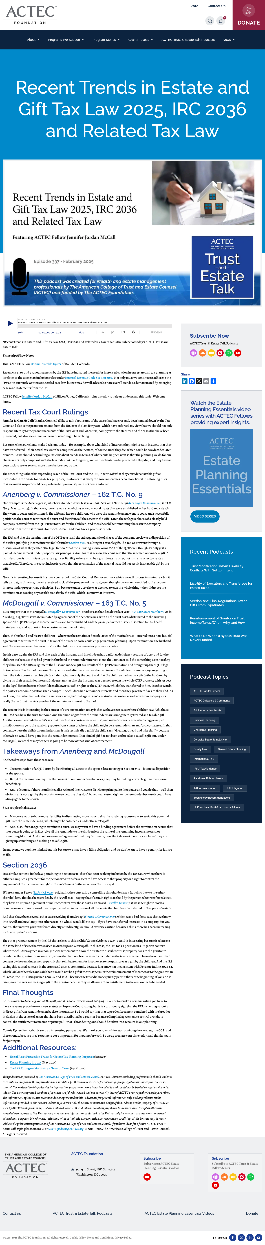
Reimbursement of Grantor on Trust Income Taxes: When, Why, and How (217, 620)
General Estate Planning (232, 749)
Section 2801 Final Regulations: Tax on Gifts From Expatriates (219, 603)
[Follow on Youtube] (258, 1237)
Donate (252, 1213)
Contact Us (217, 6)
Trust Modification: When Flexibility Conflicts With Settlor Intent (216, 568)
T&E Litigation (235, 788)
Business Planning (204, 720)
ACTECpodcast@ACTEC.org (65, 1129)
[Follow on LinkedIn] (250, 1237)
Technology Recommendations (212, 797)
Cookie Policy (77, 1238)
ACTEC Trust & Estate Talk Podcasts (188, 40)
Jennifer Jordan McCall (37, 396)
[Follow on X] (241, 1237)
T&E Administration (205, 788)
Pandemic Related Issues (209, 778)
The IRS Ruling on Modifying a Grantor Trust (39, 1068)
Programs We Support (64, 40)
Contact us (12, 1213)
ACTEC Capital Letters (207, 691)
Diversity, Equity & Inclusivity (211, 739)
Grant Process (138, 40)
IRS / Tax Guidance (205, 768)
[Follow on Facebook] (232, 1237)
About (31, 40)
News (227, 40)
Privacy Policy (123, 1238)
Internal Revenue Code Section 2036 (89, 377)
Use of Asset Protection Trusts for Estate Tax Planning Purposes (52, 1056)
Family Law (200, 749)
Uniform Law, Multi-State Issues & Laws (217, 807)
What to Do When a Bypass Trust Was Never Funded (218, 638)
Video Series (205, 516)
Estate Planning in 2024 (25, 1062)
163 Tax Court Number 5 (148, 612)
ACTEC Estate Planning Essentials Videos (179, 1213)
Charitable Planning (205, 729)
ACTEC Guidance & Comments (212, 700)
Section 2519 (77, 543)
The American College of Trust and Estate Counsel (69, 1077)
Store (194, 6)
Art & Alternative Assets (207, 710)
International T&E (204, 758)
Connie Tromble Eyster (46, 364)
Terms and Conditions (100, 1238)
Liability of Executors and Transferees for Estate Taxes (221, 585)
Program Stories (104, 40)
